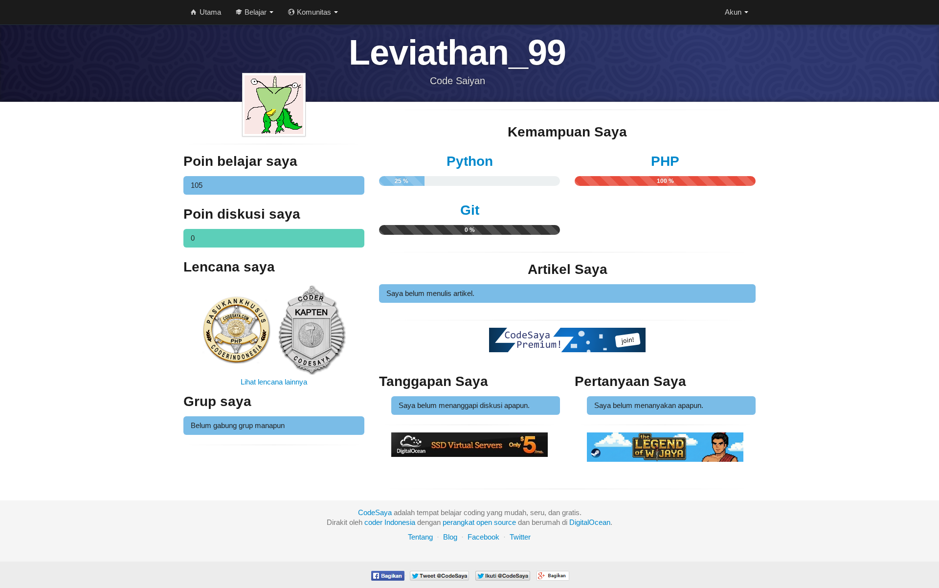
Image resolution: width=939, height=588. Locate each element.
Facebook (483, 537)
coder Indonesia (389, 522)
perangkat (458, 522)
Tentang (420, 537)
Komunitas (314, 12)
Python (470, 161)
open (484, 522)
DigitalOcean (589, 522)
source (505, 522)
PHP (665, 161)
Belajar (255, 12)
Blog (450, 537)
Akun (734, 12)
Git (469, 210)
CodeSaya (375, 512)
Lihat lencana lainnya (274, 382)
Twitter (520, 537)
